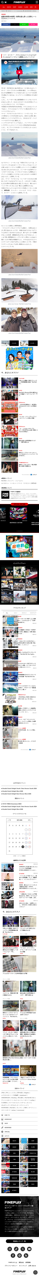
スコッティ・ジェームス (15, 480)
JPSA (2, 1092)
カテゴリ (7, 1136)
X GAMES (4, 1102)
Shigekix (26, 1092)
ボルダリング (5, 1105)
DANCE (20, 7)
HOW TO (7, 1115)
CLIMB (26, 7)
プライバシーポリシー (11, 1265)
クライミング (23, 1105)
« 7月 (9, 820)
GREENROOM (5, 1097)
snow (3, 14)
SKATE (9, 7)
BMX (31, 7)
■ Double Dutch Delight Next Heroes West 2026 (16, 794)
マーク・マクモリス (24, 483)
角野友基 (33, 483)
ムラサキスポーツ (6, 1095)
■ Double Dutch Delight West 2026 (12, 791)
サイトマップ (23, 1265)
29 (26, 846)
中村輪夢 (15, 1095)
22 (26, 842)
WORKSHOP (8, 1119)
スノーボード (25, 1100)
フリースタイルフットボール (17, 1102)
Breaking (14, 1097)
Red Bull (3, 480)
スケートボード (5, 1110)
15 (26, 838)
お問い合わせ (32, 1265)
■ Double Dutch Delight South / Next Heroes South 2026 (19, 788)
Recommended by (26, 474)
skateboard (23, 1095)
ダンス (29, 1102)
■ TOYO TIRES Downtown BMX (11, 804)
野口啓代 (20, 1097)
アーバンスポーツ (6, 1100)
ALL (4, 7)
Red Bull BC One (30, 1097)
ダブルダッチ (14, 1105)
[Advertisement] (19, 765)
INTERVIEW (4, 1107)
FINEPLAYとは (12, 1262)
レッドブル (12, 1092)
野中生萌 (19, 1092)
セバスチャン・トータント (9, 483)
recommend (20, 1110)
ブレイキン (19, 1107)
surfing (32, 1100)
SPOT (6, 1123)
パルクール (16, 1100)
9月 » (29, 820)
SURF (14, 7)
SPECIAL (7, 1131)
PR (7, 1092)
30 (29, 846)
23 (29, 842)
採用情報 (28, 1262)
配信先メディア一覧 (19, 1241)
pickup (14, 1110)
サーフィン (32, 1107)
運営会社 (21, 1262)
